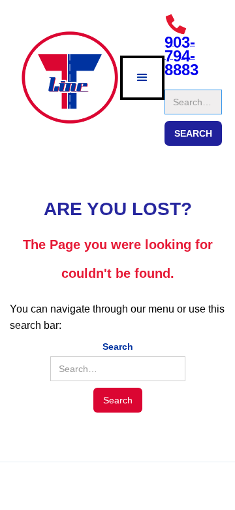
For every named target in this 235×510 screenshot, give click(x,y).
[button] (142, 78)
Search (179, 83)
